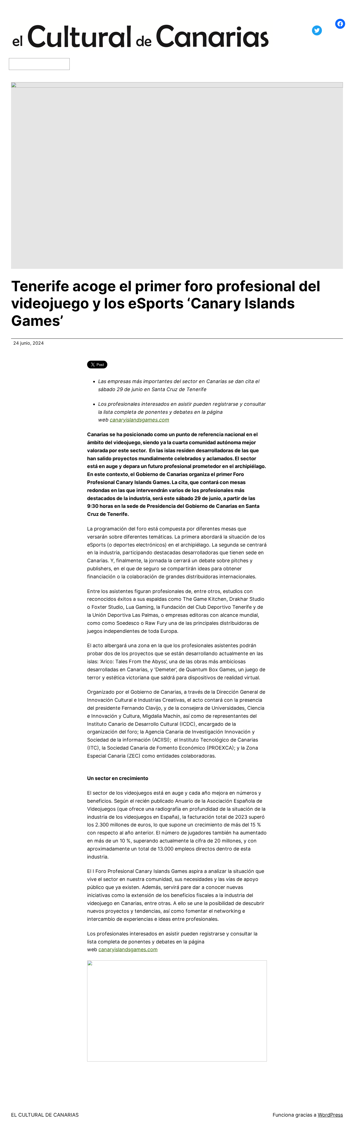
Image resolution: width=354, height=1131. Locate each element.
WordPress (330, 1115)
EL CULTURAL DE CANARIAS (45, 1115)
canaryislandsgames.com (139, 420)
